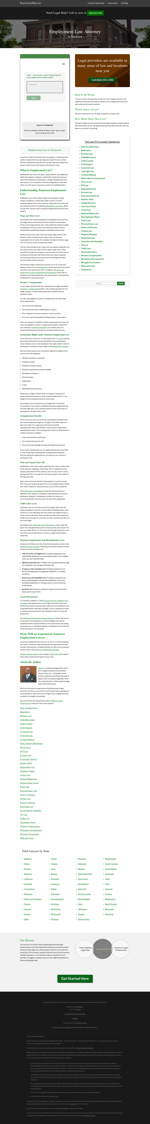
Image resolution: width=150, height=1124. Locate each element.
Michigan (55, 904)
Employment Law (88, 189)
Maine (53, 889)
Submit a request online (28, 654)
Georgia (27, 909)
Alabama (28, 859)
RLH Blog (124, 3)
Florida (27, 904)
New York (82, 889)
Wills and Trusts (27, 838)
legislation (44, 267)
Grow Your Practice (81, 1023)
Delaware (28, 894)
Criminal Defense (27, 739)
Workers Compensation (30, 826)
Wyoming (109, 914)
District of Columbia (32, 899)
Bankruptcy (25, 711)
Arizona (27, 869)
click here (65, 1108)
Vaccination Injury (28, 822)
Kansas (54, 874)
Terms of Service (66, 1027)
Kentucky (55, 879)
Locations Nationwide (96, 3)
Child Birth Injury (27, 719)
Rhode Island (110, 859)
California (28, 879)
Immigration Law (27, 767)
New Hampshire (85, 874)
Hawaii (27, 914)
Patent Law (24, 786)
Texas (107, 879)
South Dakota (111, 869)
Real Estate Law (26, 806)
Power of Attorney (27, 794)
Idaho (26, 919)
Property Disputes (27, 802)
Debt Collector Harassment (31, 743)
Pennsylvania (83, 919)
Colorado (28, 884)
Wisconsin (109, 909)
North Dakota (84, 899)
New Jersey (83, 879)
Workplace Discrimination (31, 830)
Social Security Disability (30, 810)
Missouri (55, 919)
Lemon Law (25, 775)
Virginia (108, 894)
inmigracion (86, 269)
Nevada (81, 869)
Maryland (55, 894)
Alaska (27, 864)
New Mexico (83, 884)
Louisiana (55, 884)
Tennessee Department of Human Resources (39, 618)
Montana (82, 859)
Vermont (109, 889)
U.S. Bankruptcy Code (88, 1115)
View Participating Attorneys (85, 1048)
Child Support (26, 727)
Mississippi (56, 914)
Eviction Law (25, 755)
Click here (73, 1104)
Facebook (78, 1009)
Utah (107, 884)
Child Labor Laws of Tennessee (43, 525)
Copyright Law (26, 735)
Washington (110, 899)
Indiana (54, 864)
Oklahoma (82, 909)
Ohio (80, 904)
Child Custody (26, 723)
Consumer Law (26, 731)
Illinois (54, 859)
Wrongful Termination (29, 834)
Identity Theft (26, 763)
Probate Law (25, 798)
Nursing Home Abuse (29, 782)
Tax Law (23, 814)
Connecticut (29, 889)
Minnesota (55, 909)
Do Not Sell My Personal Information (75, 1014)
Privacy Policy (79, 1007)
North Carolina (84, 894)
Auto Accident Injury (29, 708)
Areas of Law (113, 3)
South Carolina (111, 864)
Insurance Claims (27, 771)
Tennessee (109, 874)
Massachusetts (57, 899)
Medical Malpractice (28, 779)
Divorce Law (25, 747)
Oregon (81, 914)
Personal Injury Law (28, 790)
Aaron (40, 668)
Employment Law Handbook (33, 491)
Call (102, 79)
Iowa (53, 869)
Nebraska (82, 864)
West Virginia (111, 904)
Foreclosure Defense (28, 759)
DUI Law (24, 751)
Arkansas (28, 874)
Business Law (26, 715)
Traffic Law (25, 818)
